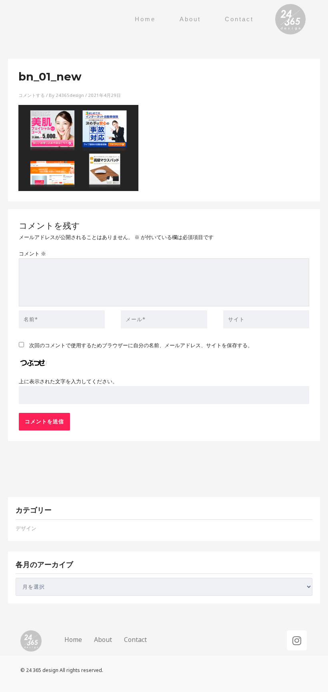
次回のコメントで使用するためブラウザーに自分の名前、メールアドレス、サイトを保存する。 (141, 345)
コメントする (31, 95)
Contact (239, 19)
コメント (32, 253)
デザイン (26, 528)
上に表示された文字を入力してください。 (68, 381)
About (190, 19)
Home (145, 19)
